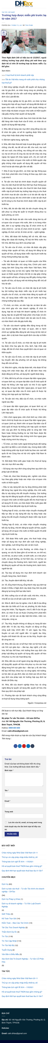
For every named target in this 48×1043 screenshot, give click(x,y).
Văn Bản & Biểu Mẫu (10, 954)
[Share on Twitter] (20, 746)
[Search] (45, 4)
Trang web (9, 811)
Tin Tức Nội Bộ (8, 945)
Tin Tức (5, 936)
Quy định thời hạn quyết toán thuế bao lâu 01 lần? (22, 870)
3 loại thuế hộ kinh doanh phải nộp (19, 75)
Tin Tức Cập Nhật (8, 12)
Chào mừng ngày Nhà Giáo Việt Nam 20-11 (20, 852)
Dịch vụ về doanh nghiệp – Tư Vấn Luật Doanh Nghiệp (21, 905)
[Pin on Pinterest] (24, 746)
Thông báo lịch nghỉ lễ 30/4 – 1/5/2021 (17, 861)
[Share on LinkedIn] (28, 746)
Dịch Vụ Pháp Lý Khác (11, 899)
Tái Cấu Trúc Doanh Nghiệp (13, 927)
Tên (7, 790)
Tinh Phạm (29, 25)
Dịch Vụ (5, 884)
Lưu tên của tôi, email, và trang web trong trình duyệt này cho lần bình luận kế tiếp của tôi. (23, 826)
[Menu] (3, 4)
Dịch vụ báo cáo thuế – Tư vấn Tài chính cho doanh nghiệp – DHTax (23, 890)
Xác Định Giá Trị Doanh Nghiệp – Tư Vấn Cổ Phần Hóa (23, 960)
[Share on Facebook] (15, 746)
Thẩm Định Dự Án (9, 931)
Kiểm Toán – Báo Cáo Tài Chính (15, 923)
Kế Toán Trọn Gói (9, 918)
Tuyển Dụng (7, 949)
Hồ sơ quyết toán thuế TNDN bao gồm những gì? (22, 866)
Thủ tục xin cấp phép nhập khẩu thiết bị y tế (20, 857)
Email (7, 801)
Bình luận (9, 770)
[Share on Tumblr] (32, 746)
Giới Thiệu (6, 914)
